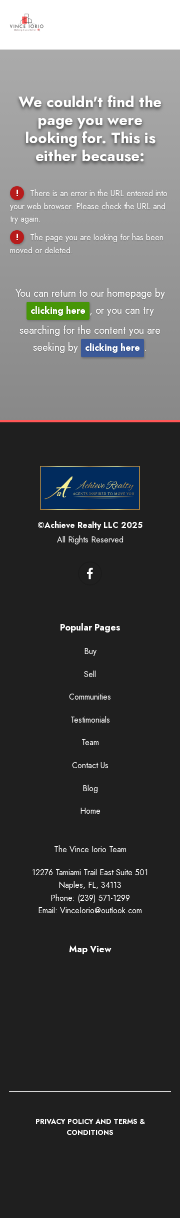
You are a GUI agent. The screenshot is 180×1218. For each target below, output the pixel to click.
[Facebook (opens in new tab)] (90, 573)
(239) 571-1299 (104, 898)
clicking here (58, 310)
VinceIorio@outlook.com (101, 910)
